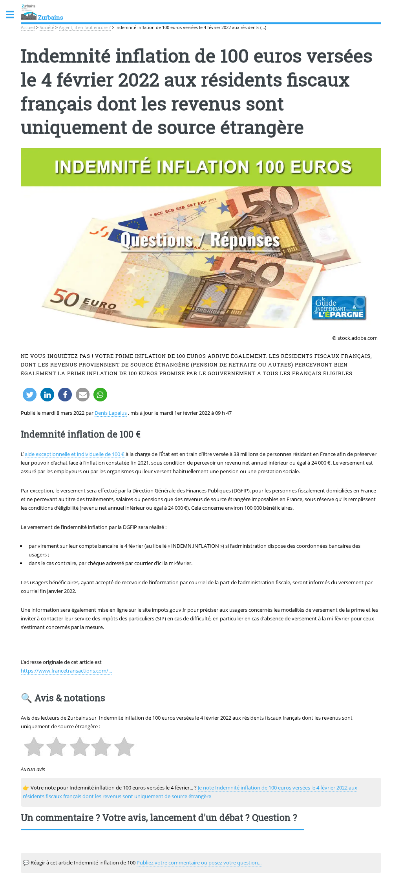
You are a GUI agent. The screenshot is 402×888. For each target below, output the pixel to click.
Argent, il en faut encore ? (85, 27)
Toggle (14, 14)
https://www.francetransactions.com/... (66, 670)
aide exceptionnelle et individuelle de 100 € (74, 454)
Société (47, 27)
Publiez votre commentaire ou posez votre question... (199, 862)
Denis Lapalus (111, 412)
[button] (30, 394)
